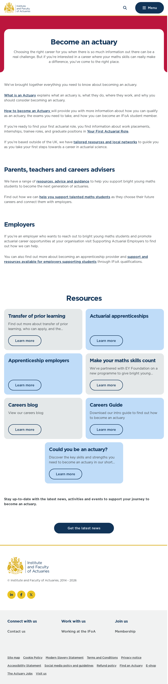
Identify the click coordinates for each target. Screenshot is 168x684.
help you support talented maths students (74, 197)
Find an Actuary (131, 666)
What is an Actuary (20, 95)
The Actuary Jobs (20, 674)
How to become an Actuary (27, 111)
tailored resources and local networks (105, 142)
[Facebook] (21, 595)
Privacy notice (131, 658)
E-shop (151, 666)
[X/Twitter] (31, 595)
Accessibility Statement (24, 666)
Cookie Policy (32, 658)
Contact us (16, 631)
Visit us (41, 674)
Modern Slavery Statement (65, 658)
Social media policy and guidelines (68, 666)
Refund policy (106, 666)
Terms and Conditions (102, 658)
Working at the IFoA (78, 631)
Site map (13, 658)
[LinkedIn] (11, 595)
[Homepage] (17, 7)
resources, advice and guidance (62, 181)
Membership (125, 631)
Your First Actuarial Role (107, 131)
